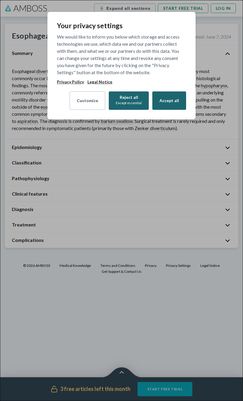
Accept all (169, 100)
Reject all (129, 100)
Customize (87, 100)
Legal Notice (99, 82)
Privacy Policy (70, 82)
